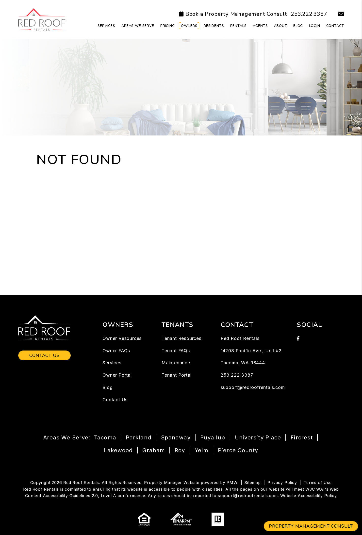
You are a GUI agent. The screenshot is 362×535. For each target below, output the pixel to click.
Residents (214, 25)
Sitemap (252, 482)
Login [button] (314, 25)
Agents (260, 25)
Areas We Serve (137, 25)
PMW (232, 482)
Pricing (167, 25)
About (280, 25)
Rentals (238, 25)
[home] (42, 19)
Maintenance (176, 362)
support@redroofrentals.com (253, 387)
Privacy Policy (282, 482)
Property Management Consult (311, 526)
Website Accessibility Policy (308, 495)
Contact (335, 25)
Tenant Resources (181, 338)
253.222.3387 (309, 14)
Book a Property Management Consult (236, 14)
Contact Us (44, 355)
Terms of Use (318, 482)
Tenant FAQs (176, 350)
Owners (189, 25)
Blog (298, 25)
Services (106, 25)
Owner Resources (122, 338)
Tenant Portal (176, 375)
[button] (337, 14)
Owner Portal (117, 375)
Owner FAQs (116, 350)
